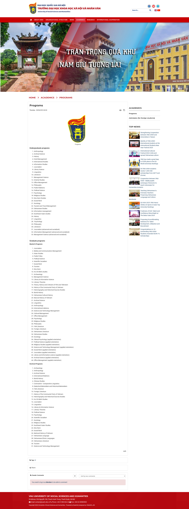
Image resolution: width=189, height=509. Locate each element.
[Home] (31, 19)
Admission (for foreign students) (142, 118)
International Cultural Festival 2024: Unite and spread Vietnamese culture (149, 153)
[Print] (120, 110)
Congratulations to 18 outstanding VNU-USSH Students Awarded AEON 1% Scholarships (150, 232)
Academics (135, 108)
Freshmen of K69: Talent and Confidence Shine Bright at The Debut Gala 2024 (150, 213)
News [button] (72, 20)
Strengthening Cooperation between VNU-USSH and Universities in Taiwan (149, 135)
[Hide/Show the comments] (75, 476)
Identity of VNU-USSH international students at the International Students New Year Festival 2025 (150, 144)
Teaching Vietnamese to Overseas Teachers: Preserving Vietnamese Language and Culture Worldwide (143, 195)
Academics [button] (80, 20)
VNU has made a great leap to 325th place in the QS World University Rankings (149, 161)
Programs (133, 114)
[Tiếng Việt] (158, 10)
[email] (158, 6)
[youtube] (153, 6)
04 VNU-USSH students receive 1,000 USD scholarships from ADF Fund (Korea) (150, 172)
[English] (155, 10)
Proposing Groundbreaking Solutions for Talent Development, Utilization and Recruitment (150, 223)
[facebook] (149, 6)
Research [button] (91, 20)
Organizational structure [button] (56, 20)
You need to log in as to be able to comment (49, 482)
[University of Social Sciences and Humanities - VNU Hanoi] (32, 8)
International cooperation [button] (108, 20)
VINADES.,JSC (91, 505)
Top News (134, 126)
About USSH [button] (38, 20)
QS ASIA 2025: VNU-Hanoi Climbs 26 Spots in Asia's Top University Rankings (150, 205)
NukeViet (76, 505)
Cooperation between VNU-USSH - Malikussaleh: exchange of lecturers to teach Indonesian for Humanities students (144, 183)
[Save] (124, 110)
